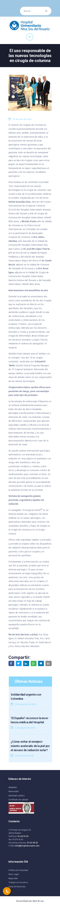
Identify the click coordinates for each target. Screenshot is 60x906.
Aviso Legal (13, 874)
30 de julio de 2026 (24, 755)
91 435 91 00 (22, 836)
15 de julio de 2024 (22, 119)
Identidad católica (16, 795)
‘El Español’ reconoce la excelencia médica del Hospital (30, 720)
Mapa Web (13, 878)
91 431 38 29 (32, 842)
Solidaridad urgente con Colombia (26, 696)
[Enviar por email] (48, 663)
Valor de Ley (37, 901)
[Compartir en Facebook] (11, 663)
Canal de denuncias (17, 886)
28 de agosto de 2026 (25, 704)
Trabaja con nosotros (18, 882)
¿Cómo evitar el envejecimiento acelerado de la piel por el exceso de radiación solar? (30, 746)
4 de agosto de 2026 (25, 727)
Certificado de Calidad (18, 799)
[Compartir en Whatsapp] (33, 663)
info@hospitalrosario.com (27, 846)
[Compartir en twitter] (19, 663)
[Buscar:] (36, 11)
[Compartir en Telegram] (41, 663)
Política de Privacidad (18, 870)
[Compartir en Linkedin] (26, 663)
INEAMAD (12, 787)
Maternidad (13, 791)
